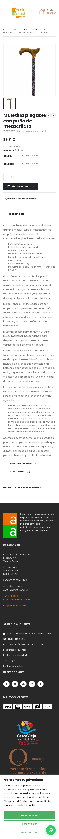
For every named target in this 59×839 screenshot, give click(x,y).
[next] (53, 115)
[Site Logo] (18, 12)
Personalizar (29, 823)
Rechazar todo (30, 832)
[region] (29, 807)
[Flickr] (40, 684)
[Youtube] (23, 684)
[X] (15, 684)
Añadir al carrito (22, 186)
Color (7, 156)
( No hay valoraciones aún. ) (31, 131)
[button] (51, 830)
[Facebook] (6, 684)
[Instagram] (32, 684)
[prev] (48, 115)
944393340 (13, 596)
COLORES (8, 164)
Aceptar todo (29, 815)
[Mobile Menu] (6, 12)
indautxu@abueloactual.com (17, 599)
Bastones (19, 150)
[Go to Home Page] (4, 29)
